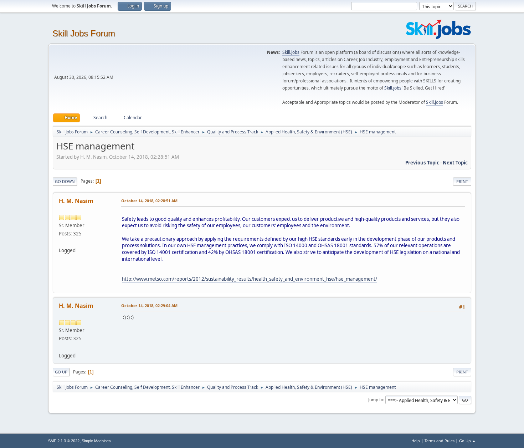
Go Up (61, 372)
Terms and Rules (439, 440)
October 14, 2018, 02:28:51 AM (149, 200)
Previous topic (422, 162)
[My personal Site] (62, 242)
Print (462, 181)
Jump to (375, 400)
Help (415, 440)
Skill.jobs (290, 52)
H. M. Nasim (76, 201)
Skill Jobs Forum (83, 33)
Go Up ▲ (467, 440)
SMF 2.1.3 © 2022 (63, 441)
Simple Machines (96, 441)
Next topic (455, 162)
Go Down (65, 181)
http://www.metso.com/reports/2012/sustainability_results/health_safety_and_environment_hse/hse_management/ (249, 279)
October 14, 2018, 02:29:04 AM (149, 305)
